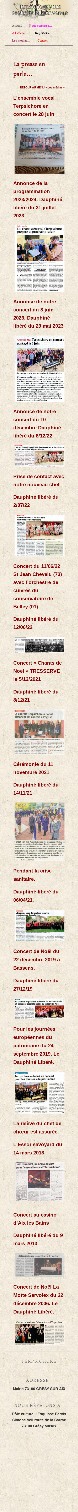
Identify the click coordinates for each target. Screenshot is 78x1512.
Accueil (17, 25)
